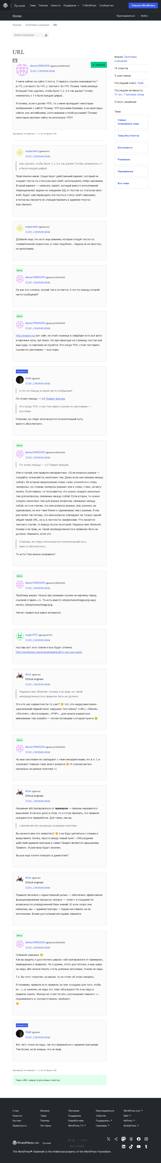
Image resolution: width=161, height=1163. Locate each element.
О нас (16, 1110)
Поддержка (74, 1115)
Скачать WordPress (143, 5)
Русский (47, 1143)
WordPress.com (133, 1110)
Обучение (73, 1110)
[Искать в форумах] (46, 34)
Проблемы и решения (37, 25)
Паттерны (45, 1125)
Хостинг (17, 1120)
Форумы (17, 15)
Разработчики (75, 1120)
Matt (127, 1115)
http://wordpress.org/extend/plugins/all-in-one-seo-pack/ (49, 652)
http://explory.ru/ (25, 335)
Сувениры (103, 1125)
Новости (17, 1115)
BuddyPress (131, 1125)
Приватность (20, 1125)
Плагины (44, 1120)
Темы (43, 1115)
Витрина (44, 1110)
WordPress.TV (77, 1125)
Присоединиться (105, 1110)
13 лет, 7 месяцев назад (42, 70)
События (101, 1115)
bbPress (129, 1120)
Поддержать (104, 1120)
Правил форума (55, 398)
